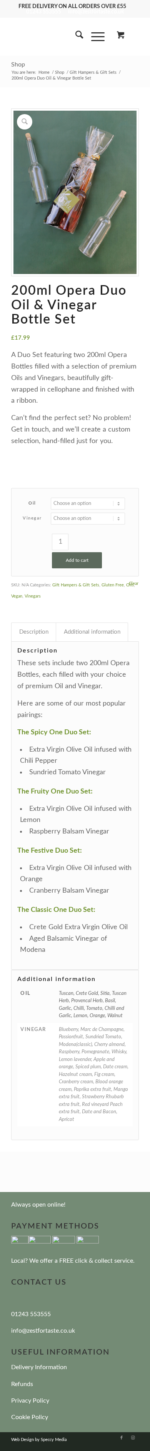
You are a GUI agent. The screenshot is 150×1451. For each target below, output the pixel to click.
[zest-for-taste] (62, 36)
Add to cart (77, 560)
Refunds (22, 1384)
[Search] (75, 36)
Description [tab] (33, 632)
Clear (133, 583)
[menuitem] (75, 36)
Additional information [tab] (92, 632)
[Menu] (94, 36)
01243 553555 (43, 12)
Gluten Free (113, 585)
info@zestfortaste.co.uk (96, 12)
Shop (18, 64)
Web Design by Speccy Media (39, 1440)
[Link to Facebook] (121, 1438)
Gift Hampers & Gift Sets (75, 585)
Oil (32, 503)
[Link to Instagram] (133, 1438)
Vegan (16, 596)
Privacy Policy (30, 1401)
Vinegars (33, 596)
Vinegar (32, 518)
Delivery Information (39, 1367)
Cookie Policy (29, 1417)
